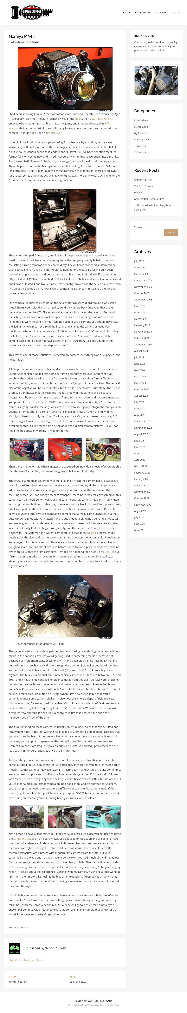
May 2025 (139, 312)
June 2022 (139, 447)
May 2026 (139, 267)
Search (138, 227)
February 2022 (142, 472)
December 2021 (143, 485)
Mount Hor (107, 552)
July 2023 (139, 402)
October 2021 (141, 498)
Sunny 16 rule (21, 838)
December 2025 (143, 280)
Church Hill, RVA (143, 179)
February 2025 (142, 325)
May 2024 (139, 370)
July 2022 (139, 440)
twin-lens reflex (101, 118)
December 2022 (143, 421)
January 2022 (141, 479)
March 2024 (140, 376)
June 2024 (139, 363)
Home (126, 12)
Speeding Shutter (103, 1000)
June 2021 (139, 523)
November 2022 (143, 427)
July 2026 (139, 261)
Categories (142, 12)
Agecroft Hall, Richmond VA (149, 199)
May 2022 (139, 453)
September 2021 (143, 504)
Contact (177, 12)
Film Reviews (141, 120)
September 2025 (143, 299)
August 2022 (141, 434)
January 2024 (141, 383)
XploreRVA (140, 152)
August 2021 (141, 511)
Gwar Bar (139, 192)
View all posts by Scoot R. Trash (26, 960)
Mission (160, 12)
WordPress (114, 1005)
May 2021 (139, 530)
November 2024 (143, 331)
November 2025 (143, 286)
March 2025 (140, 319)
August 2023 (141, 395)
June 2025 (139, 306)
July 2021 (139, 517)
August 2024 (141, 351)
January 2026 (141, 274)
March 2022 (140, 466)
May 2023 (139, 408)
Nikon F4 (92, 533)
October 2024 (141, 338)
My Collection (22, 927)
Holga (78, 118)
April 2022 (139, 459)
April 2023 (139, 415)
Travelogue (140, 146)
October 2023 (141, 389)
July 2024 (139, 357)
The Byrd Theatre (143, 186)
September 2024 (143, 344)
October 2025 (141, 293)
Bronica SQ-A (54, 133)
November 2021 (143, 491)
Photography (141, 139)
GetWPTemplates (92, 1005)
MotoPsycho (141, 126)
